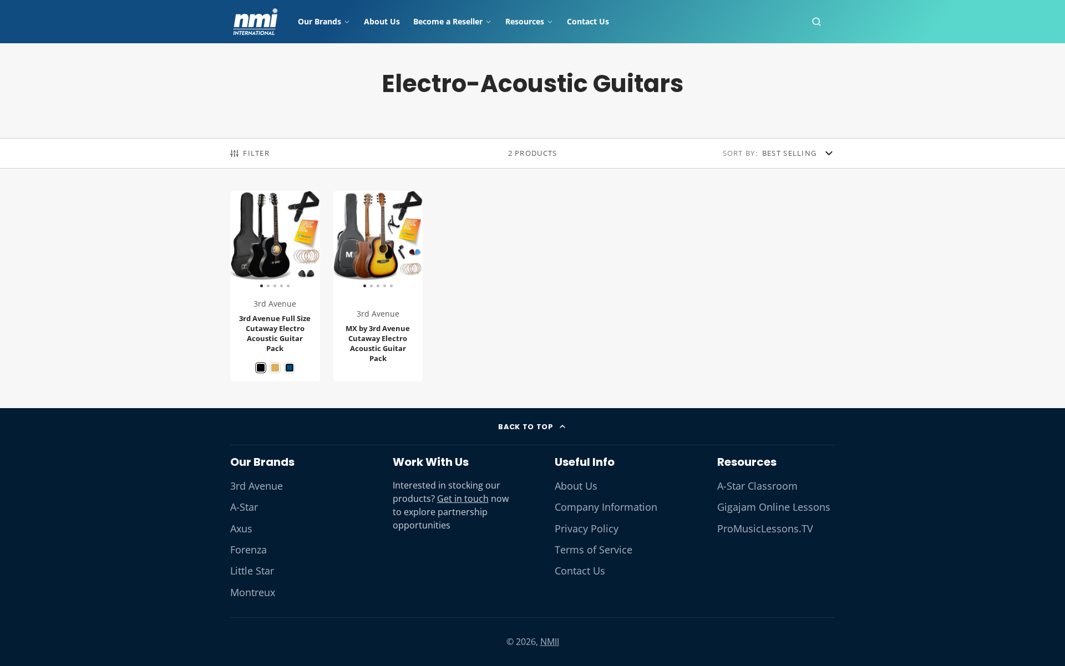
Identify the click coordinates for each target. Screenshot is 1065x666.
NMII (549, 642)
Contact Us (588, 21)
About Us (382, 21)
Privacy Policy (586, 528)
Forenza (248, 549)
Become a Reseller (448, 21)
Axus (241, 528)
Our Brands (319, 21)
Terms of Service (593, 549)
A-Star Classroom (757, 485)
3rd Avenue (256, 485)
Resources (524, 21)
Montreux (252, 592)
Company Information (606, 507)
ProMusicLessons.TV (765, 528)
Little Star (252, 570)
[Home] (255, 22)
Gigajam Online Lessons (773, 507)
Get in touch (463, 498)
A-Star (244, 507)
